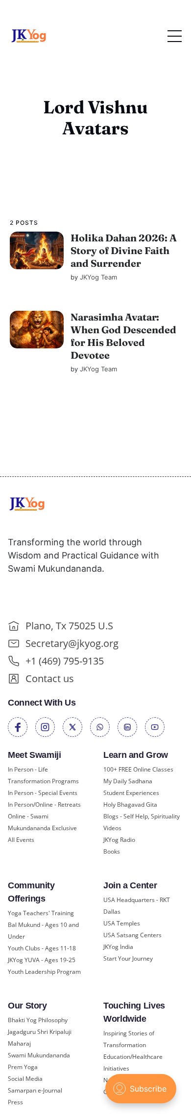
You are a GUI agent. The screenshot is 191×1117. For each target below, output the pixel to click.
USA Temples (121, 923)
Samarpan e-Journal (35, 1090)
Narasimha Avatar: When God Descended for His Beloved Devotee (123, 336)
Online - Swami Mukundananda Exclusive (42, 822)
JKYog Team (98, 277)
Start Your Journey (128, 958)
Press (15, 1102)
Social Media (25, 1078)
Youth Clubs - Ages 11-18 (42, 948)
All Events (21, 840)
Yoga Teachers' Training (41, 913)
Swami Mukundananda (39, 1055)
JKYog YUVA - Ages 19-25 (41, 960)
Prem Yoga (23, 1067)
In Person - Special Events (42, 793)
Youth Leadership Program (44, 971)
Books (111, 851)
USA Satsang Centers (132, 935)
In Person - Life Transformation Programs (43, 775)
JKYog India (118, 947)
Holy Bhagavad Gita (130, 804)
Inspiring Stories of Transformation (128, 1039)
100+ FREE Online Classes (138, 769)
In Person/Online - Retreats (44, 804)
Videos (112, 828)
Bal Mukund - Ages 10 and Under (43, 931)
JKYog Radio (119, 840)
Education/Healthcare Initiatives (133, 1063)
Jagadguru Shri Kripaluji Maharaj (40, 1038)
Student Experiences (131, 793)
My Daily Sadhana (127, 781)
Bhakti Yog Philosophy (38, 1020)
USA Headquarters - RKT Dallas (136, 906)
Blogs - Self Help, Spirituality (141, 816)
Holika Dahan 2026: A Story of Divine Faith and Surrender (123, 250)
